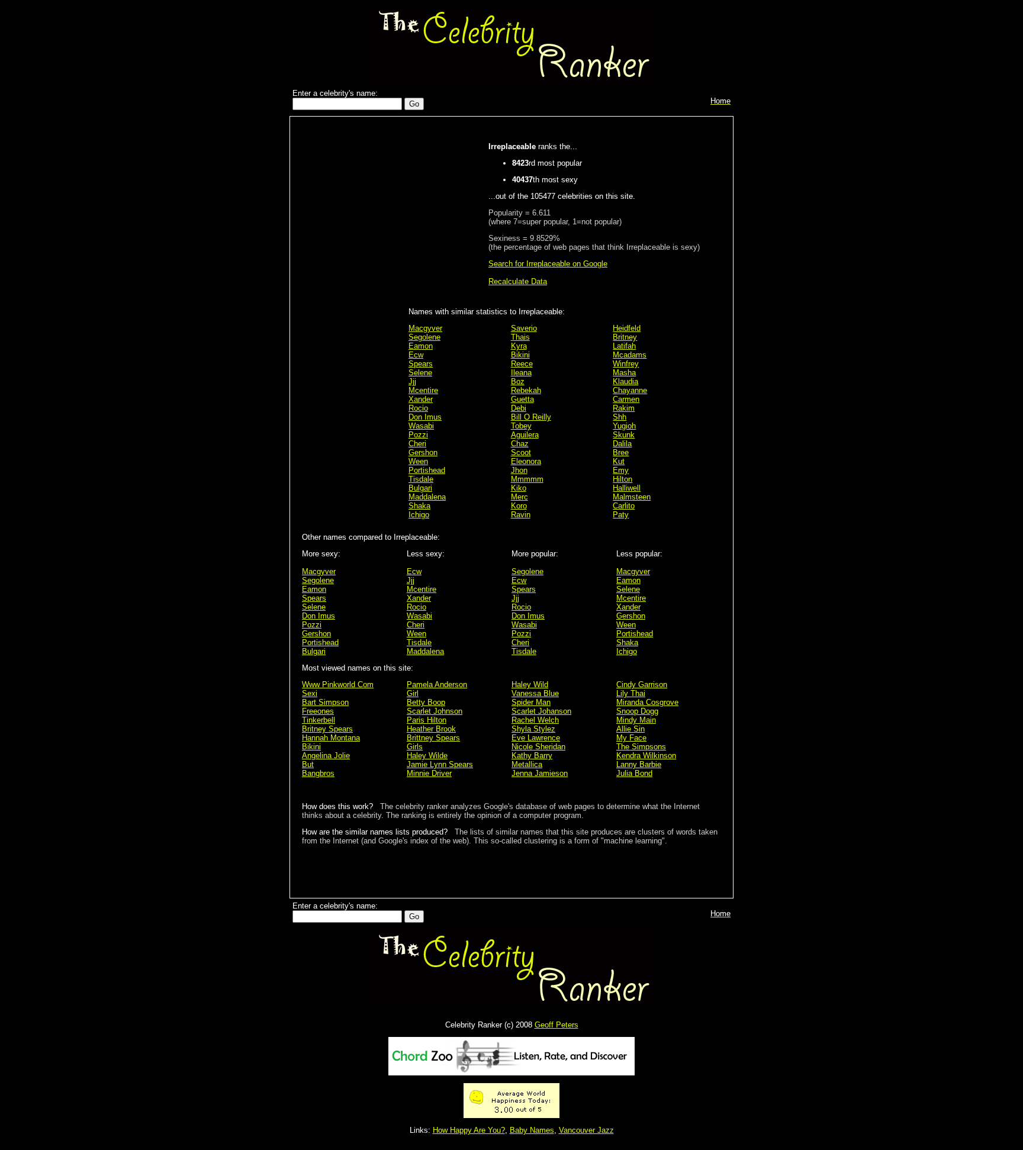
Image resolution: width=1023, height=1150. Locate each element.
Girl (413, 693)
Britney (625, 337)
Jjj (412, 381)
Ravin (520, 514)
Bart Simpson (325, 702)
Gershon (422, 452)
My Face (631, 737)
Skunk (624, 434)
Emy (621, 470)
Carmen (626, 399)
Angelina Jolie (326, 755)
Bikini (520, 354)
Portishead (426, 470)
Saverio (524, 328)
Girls (415, 746)
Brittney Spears (433, 737)
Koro (519, 505)
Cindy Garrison (641, 684)
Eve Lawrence (535, 737)
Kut (619, 461)
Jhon (519, 470)
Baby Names (532, 1130)
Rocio (418, 408)
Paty (621, 514)
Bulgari (420, 488)
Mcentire (423, 390)
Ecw (415, 354)
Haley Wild (529, 684)
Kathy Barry (531, 755)
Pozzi (418, 434)
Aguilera (525, 434)
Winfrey (626, 363)
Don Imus (425, 417)
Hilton (622, 479)
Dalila (622, 443)
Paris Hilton (426, 720)
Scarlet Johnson (434, 711)
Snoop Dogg (637, 711)
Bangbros (318, 773)
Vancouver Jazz (586, 1130)
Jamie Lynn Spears (440, 764)
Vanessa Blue (535, 693)
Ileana (521, 372)
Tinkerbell (318, 720)
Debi (518, 408)
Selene (420, 372)
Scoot (521, 452)
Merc (519, 496)
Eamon (420, 346)
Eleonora (526, 461)
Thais (520, 337)
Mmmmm (527, 479)
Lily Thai (630, 693)
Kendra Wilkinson (646, 755)
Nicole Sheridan (538, 746)
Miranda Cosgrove (647, 702)
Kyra (519, 346)
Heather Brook (431, 728)
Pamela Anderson (437, 684)
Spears (420, 363)
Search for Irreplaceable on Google (547, 263)
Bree (621, 452)
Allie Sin (630, 728)
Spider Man (531, 702)
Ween (418, 461)
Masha (624, 372)
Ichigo (418, 514)
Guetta (522, 399)
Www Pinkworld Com (338, 684)
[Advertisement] (352, 309)
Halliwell (627, 488)
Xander (420, 399)
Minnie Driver (429, 773)
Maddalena (427, 496)
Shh (619, 417)
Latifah (624, 346)
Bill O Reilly (531, 417)
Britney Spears (327, 728)
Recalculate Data (517, 281)
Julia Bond (634, 773)
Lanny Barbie (638, 764)
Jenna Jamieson (539, 773)
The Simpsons (641, 746)
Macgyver (425, 328)
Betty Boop (426, 702)
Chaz (520, 443)
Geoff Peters (556, 1024)
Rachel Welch (535, 720)
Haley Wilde (427, 755)
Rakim (624, 408)
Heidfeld (627, 328)
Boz (518, 381)
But (308, 764)
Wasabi (421, 425)
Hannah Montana (331, 737)
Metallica (526, 764)
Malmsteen (632, 496)
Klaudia (625, 381)
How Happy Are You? (469, 1130)
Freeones (318, 711)
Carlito (624, 505)
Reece (522, 363)
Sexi (309, 693)
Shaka (419, 505)
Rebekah (526, 390)
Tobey (521, 425)
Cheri (417, 443)
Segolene (424, 337)
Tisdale (420, 479)
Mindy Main (636, 720)
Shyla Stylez (533, 728)
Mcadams (629, 354)
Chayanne (630, 390)
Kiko (518, 488)
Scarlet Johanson (541, 711)
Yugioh (624, 425)
